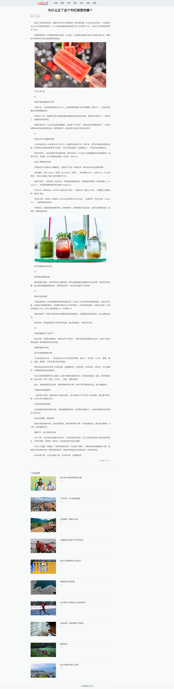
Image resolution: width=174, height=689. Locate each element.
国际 (62, 3)
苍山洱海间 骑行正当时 (69, 665)
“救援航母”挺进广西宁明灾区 (71, 540)
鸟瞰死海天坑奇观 (67, 582)
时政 (55, 3)
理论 (75, 3)
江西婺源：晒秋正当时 (69, 519)
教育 (94, 3)
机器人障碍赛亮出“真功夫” (71, 561)
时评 (68, 3)
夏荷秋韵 (63, 644)
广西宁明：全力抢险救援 (70, 498)
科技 (88, 3)
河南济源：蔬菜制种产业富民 (72, 623)
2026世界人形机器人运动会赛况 (72, 602)
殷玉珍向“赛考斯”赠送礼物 (71, 478)
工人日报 (37, 16)
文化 (81, 3)
